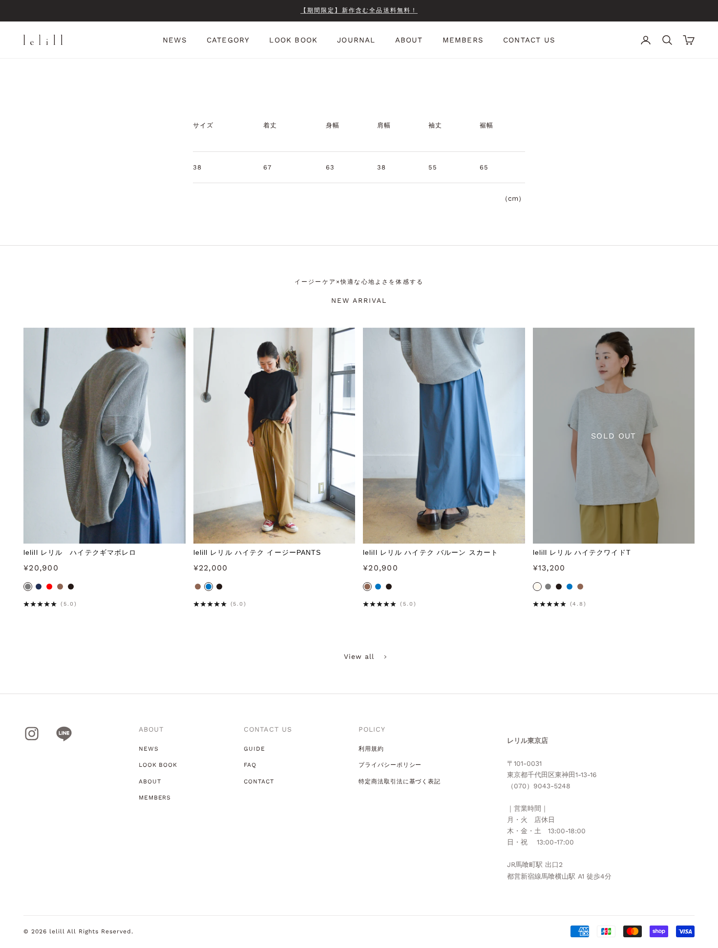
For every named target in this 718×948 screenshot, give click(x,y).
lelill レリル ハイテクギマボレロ (79, 552)
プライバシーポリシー (390, 764)
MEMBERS (463, 40)
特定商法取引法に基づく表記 (400, 781)
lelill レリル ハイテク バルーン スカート (430, 552)
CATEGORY (228, 40)
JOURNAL (356, 40)
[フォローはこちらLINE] (64, 733)
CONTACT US (529, 40)
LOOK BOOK (293, 40)
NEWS (175, 40)
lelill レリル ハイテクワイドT (582, 552)
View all (359, 656)
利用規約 (371, 748)
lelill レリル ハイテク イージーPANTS (257, 552)
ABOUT (409, 40)
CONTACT (259, 781)
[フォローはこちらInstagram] (31, 733)
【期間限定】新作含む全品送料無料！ (359, 10)
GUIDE (254, 748)
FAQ (250, 764)
